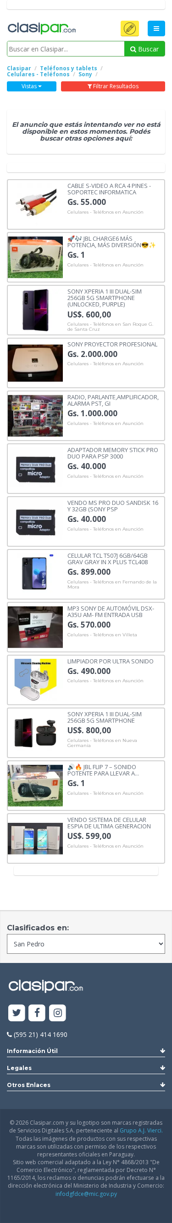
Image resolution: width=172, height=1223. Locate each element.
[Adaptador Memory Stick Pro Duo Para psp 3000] (35, 468)
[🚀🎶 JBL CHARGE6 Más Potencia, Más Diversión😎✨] (35, 256)
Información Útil (32, 1050)
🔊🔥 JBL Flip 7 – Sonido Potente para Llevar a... (103, 770)
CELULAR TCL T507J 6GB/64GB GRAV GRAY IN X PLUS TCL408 (107, 558)
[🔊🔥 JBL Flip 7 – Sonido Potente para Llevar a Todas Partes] (35, 785)
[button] (130, 28)
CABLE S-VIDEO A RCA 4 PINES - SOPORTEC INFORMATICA (109, 188)
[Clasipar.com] (41, 29)
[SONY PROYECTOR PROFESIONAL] (35, 362)
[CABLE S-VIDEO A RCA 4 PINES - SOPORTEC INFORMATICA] (35, 203)
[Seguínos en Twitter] (17, 1013)
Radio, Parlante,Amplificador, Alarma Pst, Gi (113, 400)
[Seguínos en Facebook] (37, 1013)
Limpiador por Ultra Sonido (110, 660)
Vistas (30, 86)
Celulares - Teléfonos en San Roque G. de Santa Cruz (110, 327)
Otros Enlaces (28, 1084)
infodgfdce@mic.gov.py (86, 1194)
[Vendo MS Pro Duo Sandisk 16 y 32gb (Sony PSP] (35, 520)
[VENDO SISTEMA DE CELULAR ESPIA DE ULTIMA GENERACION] (35, 837)
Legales (19, 1067)
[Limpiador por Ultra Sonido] (35, 679)
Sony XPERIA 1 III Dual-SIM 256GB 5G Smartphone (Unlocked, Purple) (104, 297)
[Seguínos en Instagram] (57, 1013)
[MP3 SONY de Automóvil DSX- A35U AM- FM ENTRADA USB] (35, 626)
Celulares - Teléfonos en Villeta (102, 635)
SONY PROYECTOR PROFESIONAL (112, 343)
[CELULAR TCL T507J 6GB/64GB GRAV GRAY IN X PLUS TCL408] (35, 573)
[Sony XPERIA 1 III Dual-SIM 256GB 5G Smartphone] (35, 732)
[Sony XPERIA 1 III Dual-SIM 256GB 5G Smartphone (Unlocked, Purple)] (35, 309)
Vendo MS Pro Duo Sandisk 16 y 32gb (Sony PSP (112, 505)
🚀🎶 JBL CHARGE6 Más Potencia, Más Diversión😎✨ (111, 241)
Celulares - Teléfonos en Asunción (105, 212)
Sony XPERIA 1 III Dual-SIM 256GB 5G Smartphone (104, 717)
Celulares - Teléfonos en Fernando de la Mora (112, 584)
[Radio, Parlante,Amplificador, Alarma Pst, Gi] (35, 415)
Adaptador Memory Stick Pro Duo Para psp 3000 (112, 453)
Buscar (147, 49)
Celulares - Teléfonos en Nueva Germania (102, 743)
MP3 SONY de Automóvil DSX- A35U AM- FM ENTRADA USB (110, 611)
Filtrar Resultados (115, 86)
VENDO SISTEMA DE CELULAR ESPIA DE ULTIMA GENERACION (109, 822)
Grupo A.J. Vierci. (141, 1130)
